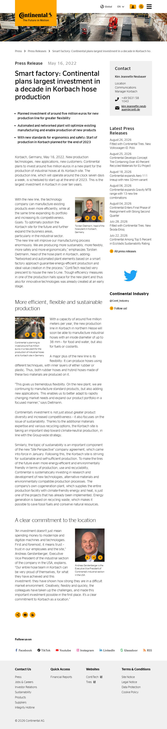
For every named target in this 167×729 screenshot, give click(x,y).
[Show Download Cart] (132, 6)
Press (18, 676)
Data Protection (131, 687)
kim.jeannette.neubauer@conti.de (133, 108)
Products (20, 697)
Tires (89, 682)
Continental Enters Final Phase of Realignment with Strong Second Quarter (130, 211)
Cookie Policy (130, 692)
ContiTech (92, 676)
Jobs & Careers (24, 682)
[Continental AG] (36, 13)
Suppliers (20, 702)
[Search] (141, 6)
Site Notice (128, 676)
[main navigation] (149, 6)
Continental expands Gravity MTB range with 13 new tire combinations (130, 193)
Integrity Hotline (25, 707)
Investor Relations (26, 687)
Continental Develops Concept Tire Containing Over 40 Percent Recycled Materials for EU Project (130, 161)
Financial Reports (61, 676)
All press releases (125, 251)
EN (119, 6)
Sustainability (23, 692)
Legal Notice (129, 682)
